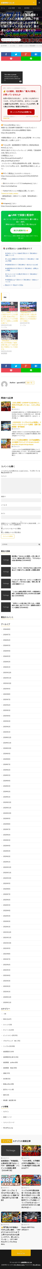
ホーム (3, 8)
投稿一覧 (29, 382)
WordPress (36, 1265)
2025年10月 (7, 683)
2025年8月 (6, 694)
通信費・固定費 (8, 1100)
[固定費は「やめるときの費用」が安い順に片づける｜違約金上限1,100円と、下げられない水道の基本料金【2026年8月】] (6, 560)
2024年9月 (6, 753)
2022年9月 (6, 883)
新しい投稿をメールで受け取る (11, 532)
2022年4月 (6, 910)
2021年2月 (6, 986)
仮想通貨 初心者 (8, 1057)
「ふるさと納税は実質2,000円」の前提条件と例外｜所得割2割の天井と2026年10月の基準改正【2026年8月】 (26, 594)
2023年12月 (7, 802)
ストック (6, 1024)
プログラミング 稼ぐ (10, 1041)
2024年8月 (6, 759)
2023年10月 (7, 813)
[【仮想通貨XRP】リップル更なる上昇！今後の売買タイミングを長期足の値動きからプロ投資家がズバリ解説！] (28, 306)
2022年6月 (6, 900)
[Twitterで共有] (16, 54)
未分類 (5, 1079)
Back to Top (21, 1253)
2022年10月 (7, 878)
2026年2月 (6, 662)
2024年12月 (7, 737)
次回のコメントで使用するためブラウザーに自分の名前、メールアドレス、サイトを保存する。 (20, 524)
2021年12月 (7, 932)
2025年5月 (6, 710)
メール (4, 505)
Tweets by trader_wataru (9, 193)
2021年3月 (6, 981)
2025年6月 (6, 705)
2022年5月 (6, 905)
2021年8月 (6, 954)
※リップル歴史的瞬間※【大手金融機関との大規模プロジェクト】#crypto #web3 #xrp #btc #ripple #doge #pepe (26, 442)
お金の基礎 (11, 8)
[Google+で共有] (26, 54)
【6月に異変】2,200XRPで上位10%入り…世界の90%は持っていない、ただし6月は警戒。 (26, 405)
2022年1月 (6, 927)
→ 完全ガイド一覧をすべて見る (13, 285)
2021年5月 (6, 970)
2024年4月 (6, 781)
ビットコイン (36, 8)
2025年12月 (7, 672)
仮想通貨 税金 (8, 1068)
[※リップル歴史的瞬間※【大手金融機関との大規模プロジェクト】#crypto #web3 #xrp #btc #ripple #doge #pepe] (6, 443)
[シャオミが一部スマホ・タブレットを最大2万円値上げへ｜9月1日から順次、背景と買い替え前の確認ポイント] (6, 583)
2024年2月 (6, 791)
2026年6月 (6, 640)
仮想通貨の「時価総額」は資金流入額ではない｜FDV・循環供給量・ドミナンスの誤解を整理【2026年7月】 (10, 1165)
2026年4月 (6, 651)
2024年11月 (7, 743)
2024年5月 (6, 775)
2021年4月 (6, 975)
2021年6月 (6, 964)
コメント (4, 476)
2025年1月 (6, 732)
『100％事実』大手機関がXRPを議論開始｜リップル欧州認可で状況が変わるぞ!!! (31, 1164)
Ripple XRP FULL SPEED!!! (28, 1228)
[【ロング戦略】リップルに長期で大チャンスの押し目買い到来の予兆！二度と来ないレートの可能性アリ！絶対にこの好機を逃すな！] (9, 306)
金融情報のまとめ (26, 1262)
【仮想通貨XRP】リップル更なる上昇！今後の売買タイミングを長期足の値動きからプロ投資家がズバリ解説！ (28, 316)
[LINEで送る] (31, 58)
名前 (3, 496)
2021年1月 (6, 991)
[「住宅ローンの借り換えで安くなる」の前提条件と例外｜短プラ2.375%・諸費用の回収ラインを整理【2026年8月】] (6, 607)
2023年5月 (6, 840)
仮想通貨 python (9, 1062)
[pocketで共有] (11, 58)
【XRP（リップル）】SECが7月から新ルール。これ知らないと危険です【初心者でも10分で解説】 (10, 1195)
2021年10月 (7, 943)
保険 (4, 1073)
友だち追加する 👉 (21, 230)
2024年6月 (6, 770)
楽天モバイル (7, 1089)
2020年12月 (7, 997)
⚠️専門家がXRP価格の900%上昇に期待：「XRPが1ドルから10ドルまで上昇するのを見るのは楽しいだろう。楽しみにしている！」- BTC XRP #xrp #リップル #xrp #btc (10, 1235)
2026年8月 (6, 629)
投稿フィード (7, 1117)
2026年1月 (6, 667)
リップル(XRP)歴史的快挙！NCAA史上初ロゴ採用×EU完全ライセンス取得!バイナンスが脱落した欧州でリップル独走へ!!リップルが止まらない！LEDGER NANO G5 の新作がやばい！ (31, 1198)
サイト (3, 513)
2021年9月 (6, 948)
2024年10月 (7, 748)
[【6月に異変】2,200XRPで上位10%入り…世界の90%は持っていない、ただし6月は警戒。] (6, 406)
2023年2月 (6, 856)
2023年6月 (6, 835)
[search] (39, 544)
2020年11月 (7, 1002)
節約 (4, 1095)
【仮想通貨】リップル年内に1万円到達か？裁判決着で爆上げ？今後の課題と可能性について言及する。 (9, 345)
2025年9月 (6, 689)
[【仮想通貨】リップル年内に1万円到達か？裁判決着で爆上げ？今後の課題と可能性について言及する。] (9, 334)
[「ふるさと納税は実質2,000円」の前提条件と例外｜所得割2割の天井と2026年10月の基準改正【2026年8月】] (6, 595)
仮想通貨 (26, 8)
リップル (15, 39)
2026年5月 (6, 645)
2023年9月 (6, 818)
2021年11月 (7, 937)
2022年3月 (6, 916)
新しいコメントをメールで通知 (11, 528)
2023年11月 (7, 808)
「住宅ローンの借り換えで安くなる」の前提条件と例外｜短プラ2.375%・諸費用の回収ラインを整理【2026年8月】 (26, 605)
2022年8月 (6, 889)
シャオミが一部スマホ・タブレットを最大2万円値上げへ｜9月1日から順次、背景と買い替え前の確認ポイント (26, 582)
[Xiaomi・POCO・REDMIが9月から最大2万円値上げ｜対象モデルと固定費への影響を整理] (6, 572)
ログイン (6, 1111)
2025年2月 (6, 726)
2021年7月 (6, 959)
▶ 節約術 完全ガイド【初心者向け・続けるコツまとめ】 (21, 264)
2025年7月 (6, 699)
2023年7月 (6, 829)
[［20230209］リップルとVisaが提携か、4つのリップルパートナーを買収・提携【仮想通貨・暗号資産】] (6, 426)
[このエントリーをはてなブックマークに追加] (36, 54)
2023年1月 (6, 862)
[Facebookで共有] (6, 54)
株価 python (7, 1084)
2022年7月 (6, 894)
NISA (19, 8)
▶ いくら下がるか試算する (21, 112)
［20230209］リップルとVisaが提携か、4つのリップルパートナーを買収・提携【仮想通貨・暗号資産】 (26, 424)
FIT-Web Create (19, 1265)
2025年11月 (7, 678)
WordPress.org (8, 1128)
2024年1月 (6, 797)
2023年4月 (6, 845)
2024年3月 (6, 786)
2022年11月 (7, 872)
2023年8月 (6, 824)
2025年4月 (6, 716)
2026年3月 (6, 656)
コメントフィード (8, 1122)
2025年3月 (6, 721)
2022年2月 (6, 921)
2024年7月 (6, 764)
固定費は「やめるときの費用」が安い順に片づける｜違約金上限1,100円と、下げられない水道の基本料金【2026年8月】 (26, 558)
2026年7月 (6, 634)
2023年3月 (6, 851)
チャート (6, 1030)
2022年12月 (7, 867)
